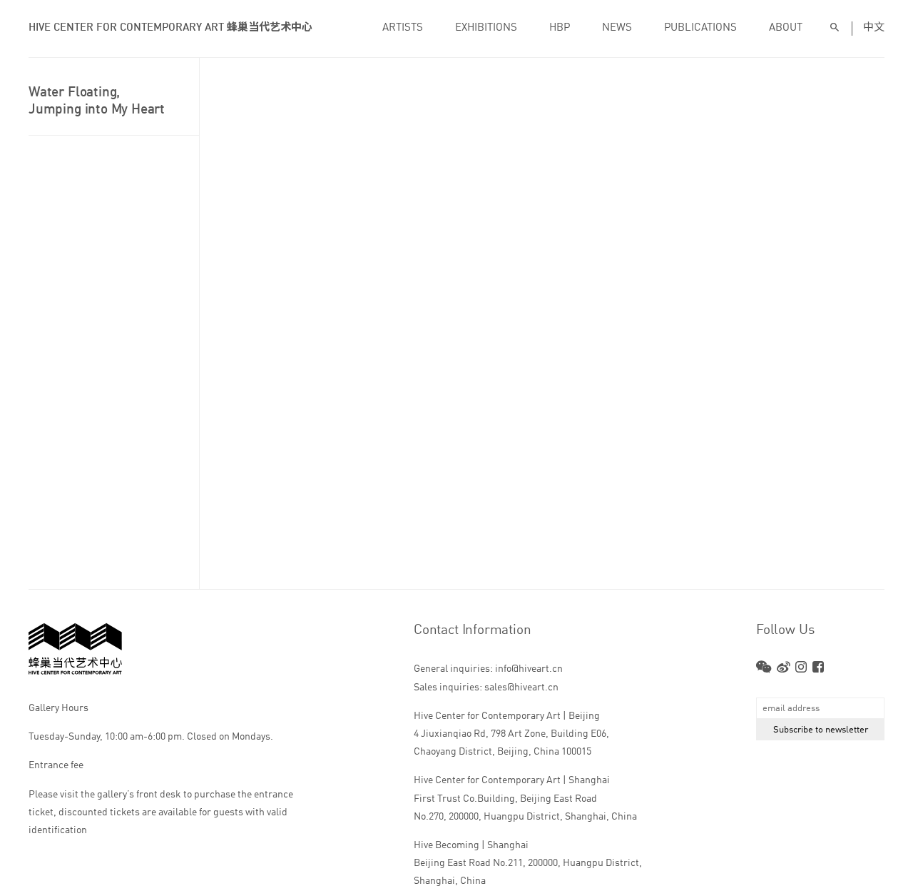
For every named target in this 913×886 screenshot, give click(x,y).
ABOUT (785, 28)
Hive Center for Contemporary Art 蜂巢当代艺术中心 (170, 28)
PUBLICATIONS (700, 28)
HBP (559, 28)
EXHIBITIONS (486, 28)
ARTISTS (402, 28)
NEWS (617, 28)
